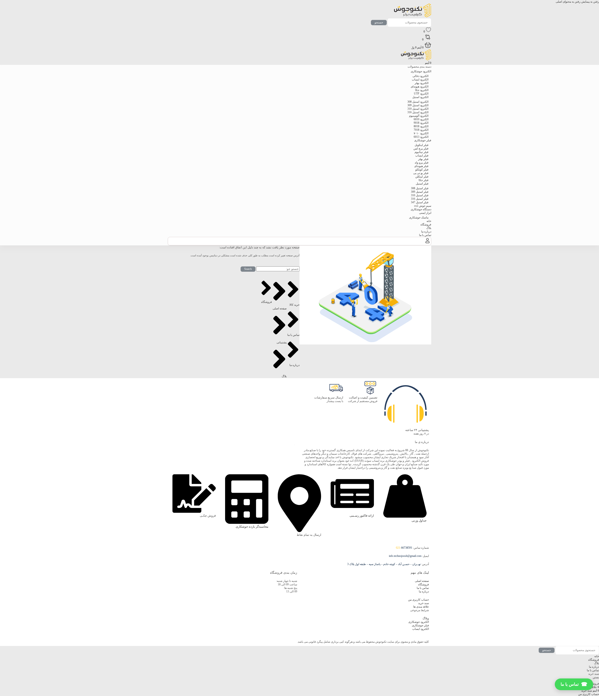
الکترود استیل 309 (417, 105)
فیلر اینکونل (421, 145)
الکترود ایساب (420, 79)
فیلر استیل (422, 183)
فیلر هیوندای (421, 166)
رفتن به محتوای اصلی (568, 1)
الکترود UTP (421, 93)
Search (248, 269)
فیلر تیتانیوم (421, 152)
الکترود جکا (421, 90)
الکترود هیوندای (419, 86)
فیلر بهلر (423, 159)
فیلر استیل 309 (419, 191)
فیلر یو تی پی (420, 173)
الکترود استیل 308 (417, 101)
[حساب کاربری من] (427, 243)
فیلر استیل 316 (419, 198)
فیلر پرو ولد (421, 162)
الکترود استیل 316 (417, 112)
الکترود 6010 (421, 119)
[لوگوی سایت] (412, 16)
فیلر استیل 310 (419, 195)
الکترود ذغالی (420, 76)
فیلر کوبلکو (421, 169)
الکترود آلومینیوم (418, 115)
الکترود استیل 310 (417, 108)
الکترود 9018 (421, 122)
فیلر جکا (423, 180)
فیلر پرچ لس (420, 148)
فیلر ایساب (421, 155)
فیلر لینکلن (421, 176)
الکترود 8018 (421, 126)
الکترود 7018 (421, 129)
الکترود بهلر (421, 83)
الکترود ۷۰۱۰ (421, 133)
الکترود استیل (420, 97)
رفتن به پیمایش (590, 1)
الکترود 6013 (421, 136)
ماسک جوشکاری (418, 217)
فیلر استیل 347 (419, 202)
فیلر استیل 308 (419, 188)
